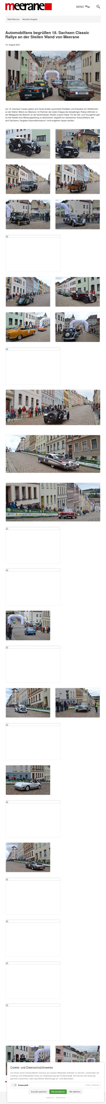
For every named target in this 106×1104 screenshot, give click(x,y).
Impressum (50, 1097)
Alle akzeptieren (58, 1092)
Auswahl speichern (39, 1092)
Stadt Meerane (13, 19)
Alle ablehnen (74, 1092)
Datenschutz (60, 1097)
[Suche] (98, 6)
